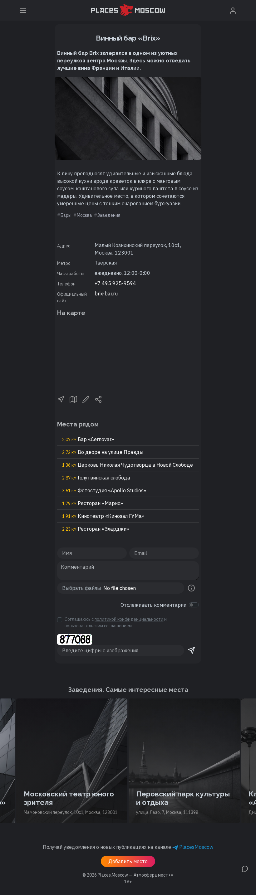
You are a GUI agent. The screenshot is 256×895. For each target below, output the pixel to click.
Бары (66, 215)
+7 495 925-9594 (115, 283)
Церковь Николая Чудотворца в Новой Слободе (127, 465)
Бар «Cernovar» (88, 439)
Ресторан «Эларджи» (95, 529)
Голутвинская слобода (96, 477)
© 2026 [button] (128, 875)
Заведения (108, 215)
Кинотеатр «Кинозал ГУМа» (103, 516)
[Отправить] (191, 650)
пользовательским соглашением (98, 626)
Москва (84, 215)
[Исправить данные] (86, 399)
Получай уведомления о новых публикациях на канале (128, 847)
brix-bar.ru (106, 293)
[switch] (194, 604)
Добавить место (128, 861)
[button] (61, 399)
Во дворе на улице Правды (102, 452)
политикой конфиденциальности (129, 619)
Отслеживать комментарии (153, 605)
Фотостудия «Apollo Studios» (104, 490)
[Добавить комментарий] (245, 868)
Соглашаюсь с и (116, 622)
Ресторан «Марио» (92, 503)
